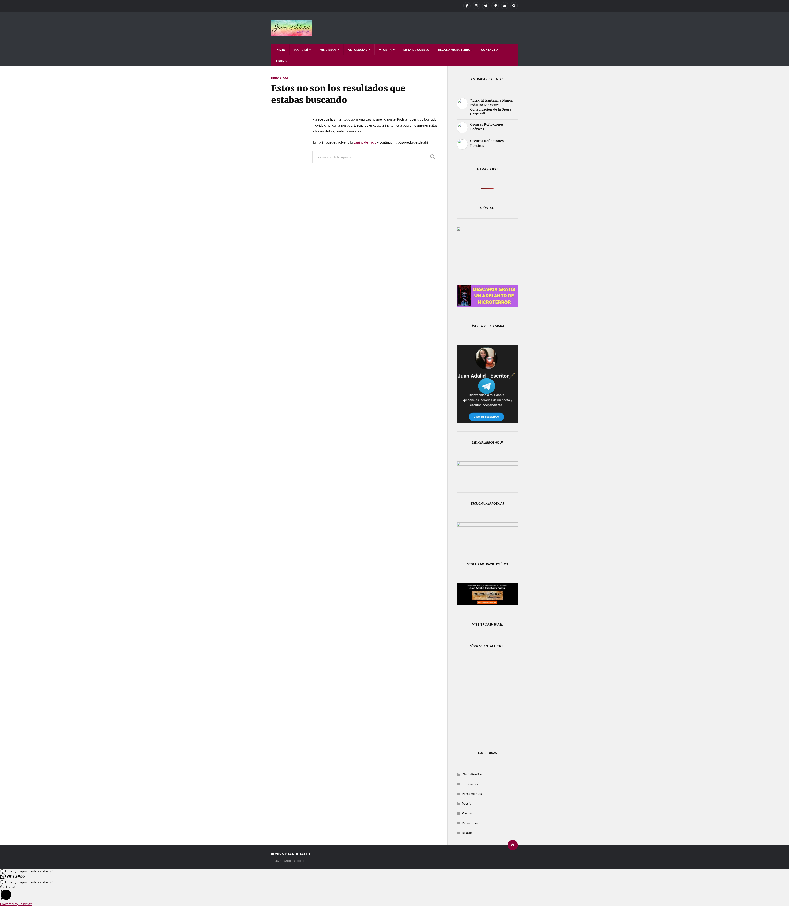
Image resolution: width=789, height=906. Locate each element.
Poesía (466, 803)
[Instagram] (476, 5)
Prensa (467, 813)
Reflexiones (470, 823)
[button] (394, 871)
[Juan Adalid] (394, 28)
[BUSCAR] (433, 157)
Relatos (467, 832)
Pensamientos (472, 793)
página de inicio (364, 142)
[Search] (514, 5)
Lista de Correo (416, 49)
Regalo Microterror (455, 49)
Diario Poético (472, 774)
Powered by (16, 904)
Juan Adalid (297, 854)
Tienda (281, 60)
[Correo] (504, 5)
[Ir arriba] (513, 845)
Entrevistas (470, 784)
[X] (485, 5)
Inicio (280, 49)
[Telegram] (495, 5)
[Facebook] (467, 5)
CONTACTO (489, 49)
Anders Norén (295, 860)
